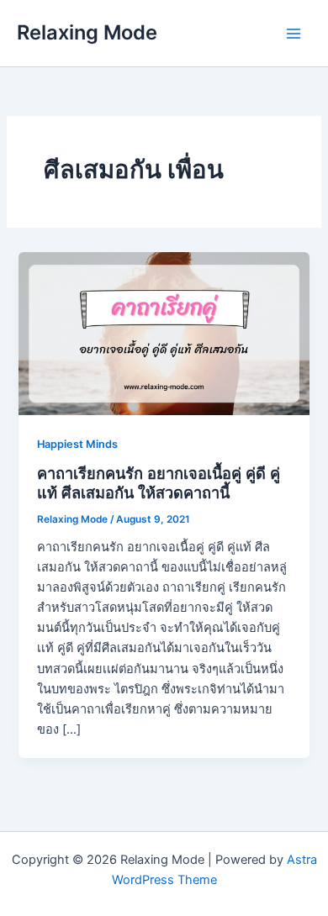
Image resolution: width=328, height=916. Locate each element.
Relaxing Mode (87, 32)
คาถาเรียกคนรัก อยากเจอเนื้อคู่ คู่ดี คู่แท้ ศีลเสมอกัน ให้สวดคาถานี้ (158, 483)
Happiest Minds (77, 444)
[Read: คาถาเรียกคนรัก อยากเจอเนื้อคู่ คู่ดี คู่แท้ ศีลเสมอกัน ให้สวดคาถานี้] (164, 332)
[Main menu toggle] (293, 33)
